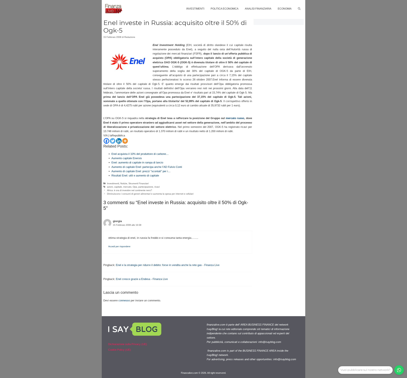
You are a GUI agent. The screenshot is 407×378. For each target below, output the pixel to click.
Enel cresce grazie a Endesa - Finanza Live (142, 279)
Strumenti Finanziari (138, 183)
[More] (125, 141)
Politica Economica (224, 8)
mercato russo (235, 118)
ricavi (157, 187)
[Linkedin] (119, 141)
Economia (285, 8)
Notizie (123, 183)
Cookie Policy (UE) (119, 349)
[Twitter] (112, 141)
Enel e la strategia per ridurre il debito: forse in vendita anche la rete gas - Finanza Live (167, 265)
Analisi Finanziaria (258, 8)
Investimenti (195, 8)
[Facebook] (106, 141)
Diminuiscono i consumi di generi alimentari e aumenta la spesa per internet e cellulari (150, 193)
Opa (135, 187)
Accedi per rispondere (119, 246)
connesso (124, 300)
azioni (110, 187)
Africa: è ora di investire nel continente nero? (129, 190)
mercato (127, 187)
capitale (118, 187)
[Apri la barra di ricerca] (299, 9)
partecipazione (145, 187)
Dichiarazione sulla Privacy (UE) (127, 344)
